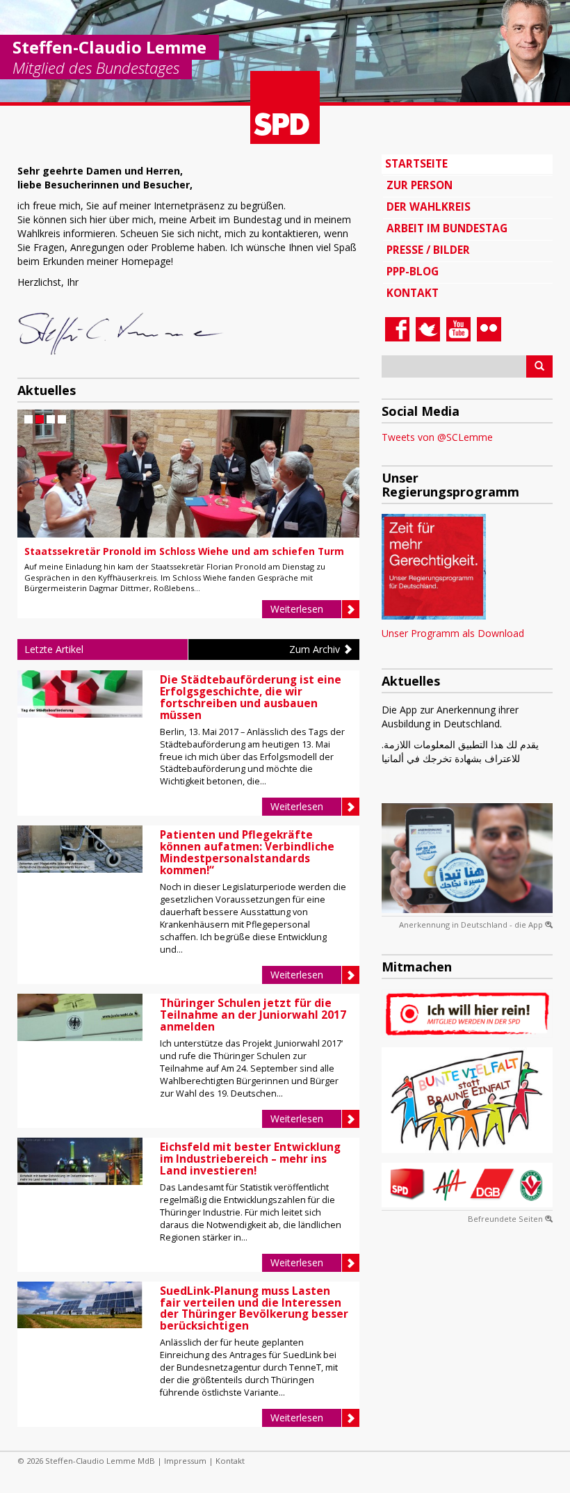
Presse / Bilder (428, 250)
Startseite (416, 163)
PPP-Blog (412, 271)
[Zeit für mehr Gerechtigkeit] (434, 565)
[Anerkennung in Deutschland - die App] (467, 858)
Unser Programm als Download (453, 633)
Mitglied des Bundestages (96, 69)
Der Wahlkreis (428, 207)
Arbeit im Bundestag (446, 228)
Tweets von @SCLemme (437, 437)
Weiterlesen (296, 608)
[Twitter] (426, 330)
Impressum (185, 1460)
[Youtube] (457, 330)
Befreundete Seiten (506, 1218)
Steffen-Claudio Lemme (109, 46)
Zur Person (419, 185)
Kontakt (412, 293)
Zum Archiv (316, 649)
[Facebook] (395, 330)
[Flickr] (487, 330)
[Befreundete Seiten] (467, 1185)
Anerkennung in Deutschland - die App (472, 924)
